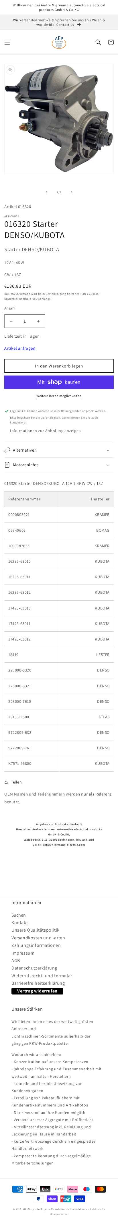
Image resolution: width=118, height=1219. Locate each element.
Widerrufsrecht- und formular (41, 976)
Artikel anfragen (20, 348)
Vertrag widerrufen (37, 991)
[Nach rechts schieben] (71, 192)
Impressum (22, 953)
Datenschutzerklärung (34, 968)
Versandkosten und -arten (38, 938)
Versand (24, 294)
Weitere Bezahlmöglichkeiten (59, 396)
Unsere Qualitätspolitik (35, 930)
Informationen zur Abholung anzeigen (45, 430)
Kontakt (19, 923)
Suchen (18, 915)
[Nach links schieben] (46, 192)
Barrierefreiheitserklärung (38, 983)
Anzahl (9, 308)
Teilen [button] (16, 782)
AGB (15, 960)
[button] (7, 42)
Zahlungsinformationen (36, 945)
